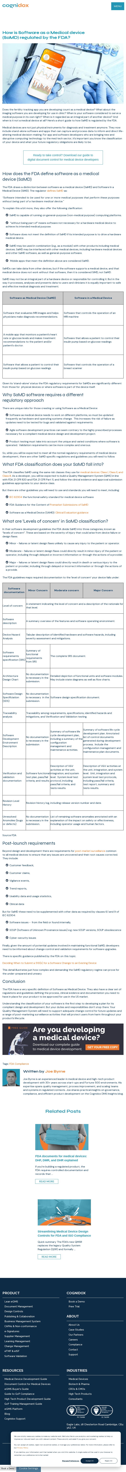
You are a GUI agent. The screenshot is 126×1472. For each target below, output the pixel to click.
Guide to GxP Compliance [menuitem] (19, 1393)
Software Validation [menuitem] (15, 1356)
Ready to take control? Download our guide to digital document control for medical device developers (63, 157)
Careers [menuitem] (73, 1339)
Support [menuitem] (73, 1354)
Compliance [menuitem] (75, 1344)
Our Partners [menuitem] (76, 1334)
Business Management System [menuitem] (22, 1321)
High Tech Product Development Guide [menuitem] (27, 1399)
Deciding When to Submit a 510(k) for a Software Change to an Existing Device (49, 963)
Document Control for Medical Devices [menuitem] (27, 1384)
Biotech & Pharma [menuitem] (79, 1384)
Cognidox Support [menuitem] (14, 1418)
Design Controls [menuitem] (13, 1311)
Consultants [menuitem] (76, 1399)
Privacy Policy (22, 1448)
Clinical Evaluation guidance (71, 512)
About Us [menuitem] (74, 1324)
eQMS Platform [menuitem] (13, 1408)
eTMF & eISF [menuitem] (11, 1351)
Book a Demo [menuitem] (77, 1301)
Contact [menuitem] (73, 1349)
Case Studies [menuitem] (76, 1329)
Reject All (108, 1461)
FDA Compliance (19, 1064)
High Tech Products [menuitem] (80, 1393)
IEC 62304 (16, 497)
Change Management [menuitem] (16, 1346)
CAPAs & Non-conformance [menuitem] (20, 1326)
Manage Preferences (70, 1461)
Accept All (90, 1461)
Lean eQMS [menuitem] (11, 1301)
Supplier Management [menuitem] (17, 1336)
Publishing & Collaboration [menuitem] (19, 1316)
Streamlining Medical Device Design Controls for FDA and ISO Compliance (64, 1233)
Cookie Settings (28, 1468)
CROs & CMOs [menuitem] (77, 1389)
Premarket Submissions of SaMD (69, 504)
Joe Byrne (55, 1071)
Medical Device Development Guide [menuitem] (25, 1379)
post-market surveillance (90, 851)
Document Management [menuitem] (18, 1306)
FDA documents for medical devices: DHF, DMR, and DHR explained (61, 1158)
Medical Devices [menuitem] (78, 1379)
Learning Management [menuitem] (17, 1341)
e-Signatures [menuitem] (11, 1331)
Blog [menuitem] (7, 1413)
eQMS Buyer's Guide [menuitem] (16, 1389)
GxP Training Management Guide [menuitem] (23, 1403)
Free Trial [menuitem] (74, 1306)
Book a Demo (7, 1468)
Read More (46, 1181)
